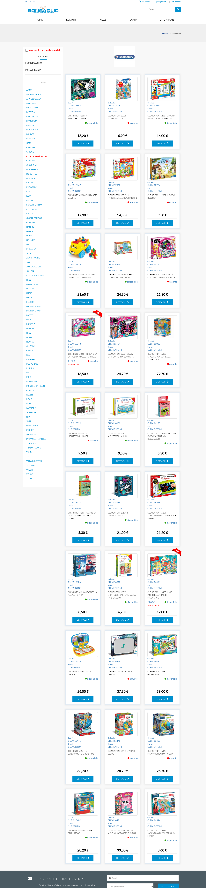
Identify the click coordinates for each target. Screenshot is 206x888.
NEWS (103, 19)
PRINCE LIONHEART (35, 386)
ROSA (29, 403)
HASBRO (30, 227)
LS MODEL (31, 288)
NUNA (29, 337)
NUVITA (30, 342)
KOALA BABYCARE (35, 275)
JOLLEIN (30, 271)
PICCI (29, 372)
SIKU (28, 421)
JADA (29, 253)
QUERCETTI (31, 390)
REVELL (29, 395)
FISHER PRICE (32, 209)
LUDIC (29, 293)
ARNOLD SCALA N (34, 99)
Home (165, 33)
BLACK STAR (32, 129)
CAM (28, 143)
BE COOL (30, 125)
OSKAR (29, 350)
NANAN (30, 328)
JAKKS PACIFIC (33, 258)
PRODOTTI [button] (70, 19)
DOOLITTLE (31, 174)
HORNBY (30, 240)
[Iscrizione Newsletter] (109, 878)
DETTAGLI (82, 143)
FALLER (29, 200)
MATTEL (30, 315)
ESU (28, 191)
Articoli (146, 1)
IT (26, 1)
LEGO (28, 280)
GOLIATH (30, 222)
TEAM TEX (31, 443)
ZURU (29, 478)
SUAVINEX (31, 434)
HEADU (29, 235)
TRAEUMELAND (33, 448)
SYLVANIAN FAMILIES (36, 439)
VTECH (29, 470)
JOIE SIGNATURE (33, 266)
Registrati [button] (162, 1)
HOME (39, 19)
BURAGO (30, 138)
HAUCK (29, 231)
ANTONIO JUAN (33, 94)
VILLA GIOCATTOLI (34, 461)
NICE (28, 333)
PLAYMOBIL (31, 381)
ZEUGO (29, 474)
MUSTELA (30, 324)
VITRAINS (30, 465)
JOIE (28, 262)
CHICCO (30, 152)
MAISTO (30, 302)
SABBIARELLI (32, 408)
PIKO (28, 377)
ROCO (29, 399)
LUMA (29, 297)
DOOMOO (31, 178)
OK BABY (30, 346)
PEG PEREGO (32, 364)
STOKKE (30, 430)
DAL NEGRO (32, 169)
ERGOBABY (31, 187)
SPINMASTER (32, 425)
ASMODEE (31, 103)
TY (27, 456)
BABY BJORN (32, 107)
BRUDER (30, 134)
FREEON (30, 213)
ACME (29, 90)
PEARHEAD (31, 359)
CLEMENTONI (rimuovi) (36, 156)
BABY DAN (31, 112)
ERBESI (29, 182)
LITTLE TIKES (32, 284)
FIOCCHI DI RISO (34, 205)
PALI (28, 355)
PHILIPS (29, 368)
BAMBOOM (31, 121)
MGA (28, 319)
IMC (28, 244)
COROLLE (30, 160)
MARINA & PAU (33, 306)
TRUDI (29, 452)
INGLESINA (31, 249)
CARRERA (30, 147)
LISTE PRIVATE (167, 19)
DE (34, 1)
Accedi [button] (177, 1)
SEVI (28, 417)
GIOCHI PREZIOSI (34, 218)
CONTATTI (135, 19)
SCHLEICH (31, 412)
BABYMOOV (32, 116)
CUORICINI (31, 165)
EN (30, 1)
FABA (28, 196)
